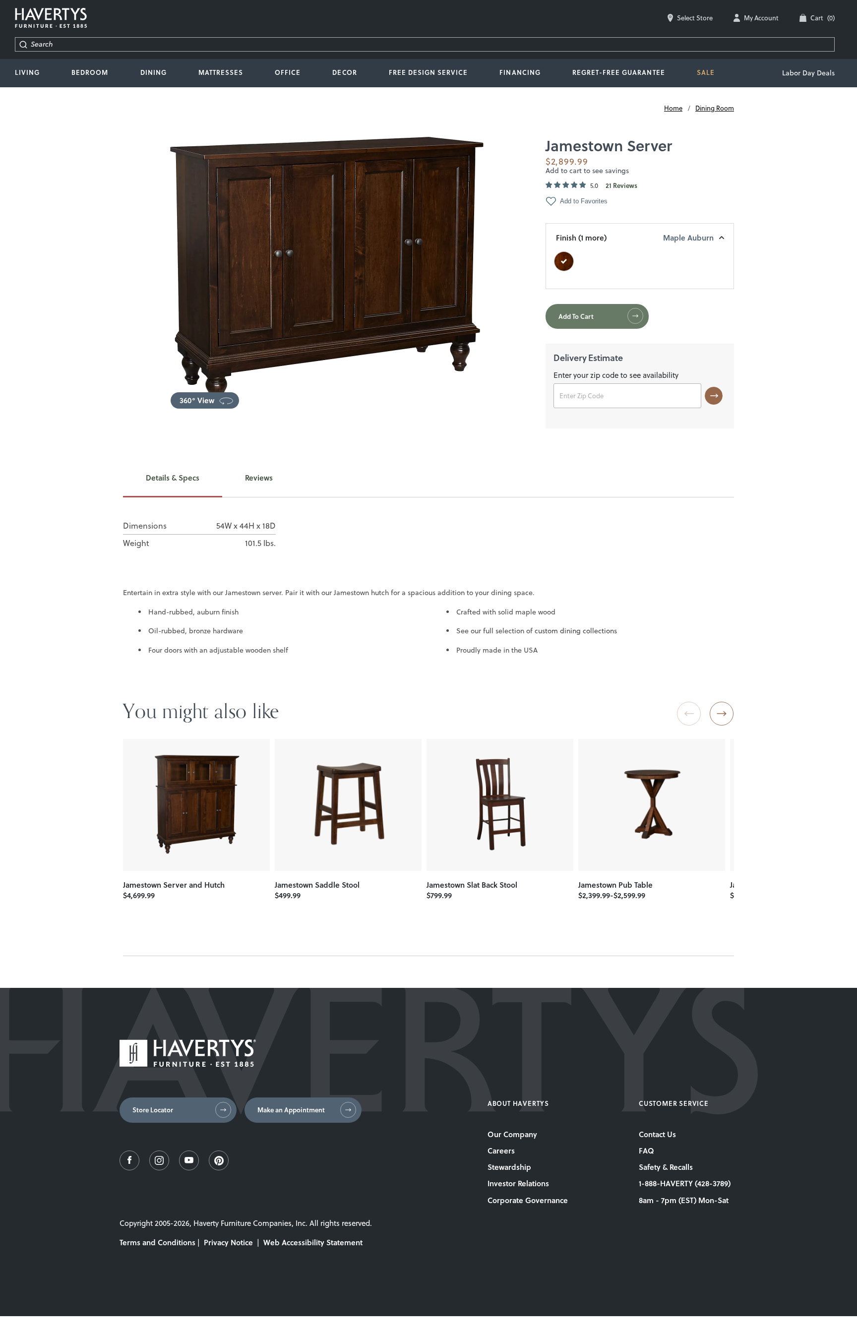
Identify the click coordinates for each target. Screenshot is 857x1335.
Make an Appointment (291, 1109)
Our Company (512, 1134)
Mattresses (220, 72)
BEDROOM (89, 72)
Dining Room (714, 108)
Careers (501, 1150)
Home (673, 108)
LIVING (27, 72)
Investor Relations (518, 1183)
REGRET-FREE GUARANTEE (618, 72)
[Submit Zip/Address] (714, 396)
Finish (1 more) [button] (635, 237)
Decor (344, 72)
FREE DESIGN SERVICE (428, 72)
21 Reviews (621, 185)
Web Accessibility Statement (313, 1242)
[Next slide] (721, 713)
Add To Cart (576, 316)
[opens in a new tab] (129, 1167)
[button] (205, 400)
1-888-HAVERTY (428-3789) (685, 1183)
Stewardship (509, 1166)
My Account (761, 17)
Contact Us (657, 1134)
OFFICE (288, 72)
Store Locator (152, 1109)
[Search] (23, 44)
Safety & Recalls (666, 1166)
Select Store (695, 17)
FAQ (646, 1150)
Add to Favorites (584, 201)
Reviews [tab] (259, 478)
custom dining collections (576, 631)
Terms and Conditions (157, 1242)
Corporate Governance (528, 1200)
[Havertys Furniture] (188, 1064)
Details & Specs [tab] (172, 478)
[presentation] (196, 805)
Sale (706, 72)
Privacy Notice (228, 1242)
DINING (153, 72)
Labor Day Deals (808, 73)
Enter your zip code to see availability (615, 375)
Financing (519, 72)
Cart (822, 17)
